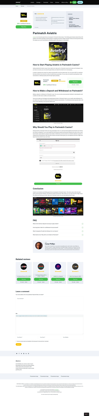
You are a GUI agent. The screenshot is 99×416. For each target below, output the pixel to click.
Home (17, 6)
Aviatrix (32, 2)
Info (16, 313)
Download (45, 2)
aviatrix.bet (56, 389)
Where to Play (64, 2)
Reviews (57, 2)
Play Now (23, 27)
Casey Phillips (50, 244)
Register (80, 2)
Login (74, 2)
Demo (51, 2)
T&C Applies (36, 27)
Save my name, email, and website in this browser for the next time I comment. (33, 341)
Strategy (38, 2)
